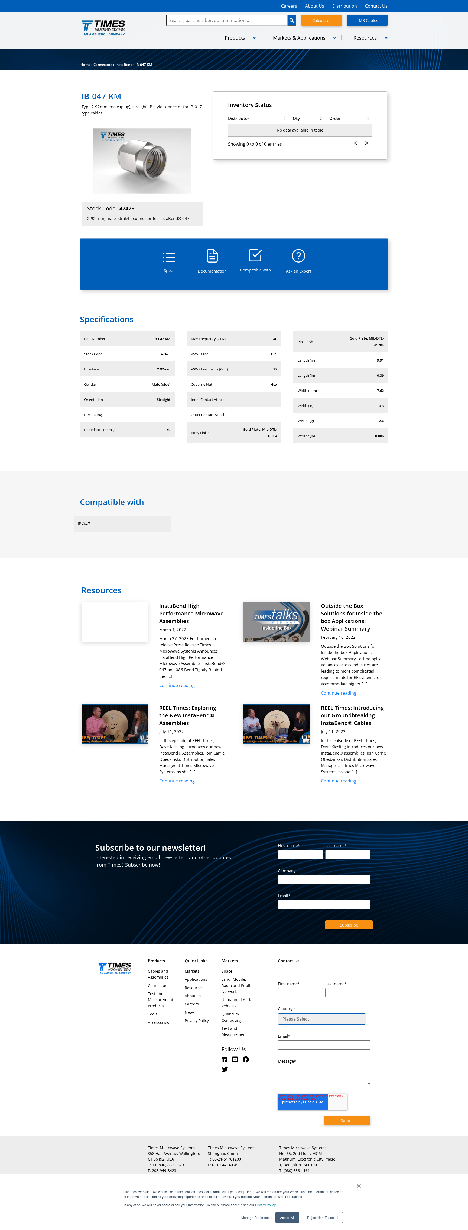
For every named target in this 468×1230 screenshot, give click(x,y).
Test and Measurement (234, 1031)
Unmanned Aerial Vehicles (237, 1002)
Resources (194, 987)
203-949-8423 (164, 1170)
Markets (192, 971)
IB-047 (84, 523)
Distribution (344, 6)
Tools (152, 1014)
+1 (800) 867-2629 (168, 1164)
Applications (196, 979)
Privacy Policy (264, 1204)
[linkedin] (225, 1059)
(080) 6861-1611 (298, 1170)
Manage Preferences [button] (256, 1217)
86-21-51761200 (226, 1159)
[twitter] (225, 1069)
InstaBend (123, 64)
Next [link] (366, 143)
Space (227, 971)
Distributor (238, 118)
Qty (296, 118)
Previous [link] (355, 143)
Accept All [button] (287, 1217)
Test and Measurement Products (160, 999)
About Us (314, 6)
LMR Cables (367, 20)
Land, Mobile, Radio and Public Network (237, 985)
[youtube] (235, 1059)
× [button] (359, 1184)
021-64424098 (224, 1164)
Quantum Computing (232, 1017)
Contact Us (376, 6)
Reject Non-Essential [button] (322, 1217)
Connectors (102, 64)
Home (85, 64)
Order (335, 118)
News (190, 1012)
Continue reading (177, 685)
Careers (289, 6)
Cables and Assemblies (158, 974)
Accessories (158, 1022)
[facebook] (246, 1059)
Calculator (321, 20)
